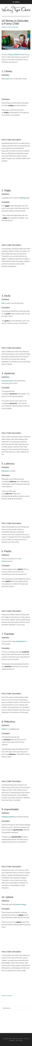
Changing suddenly (8, 817)
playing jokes (20, 641)
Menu (17, 2)
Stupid (4, 729)
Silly (3, 303)
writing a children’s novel (15, 54)
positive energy (21, 904)
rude (7, 79)
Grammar (9, 995)
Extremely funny (7, 381)
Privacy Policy (19, 1040)
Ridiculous (5, 471)
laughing (22, 198)
